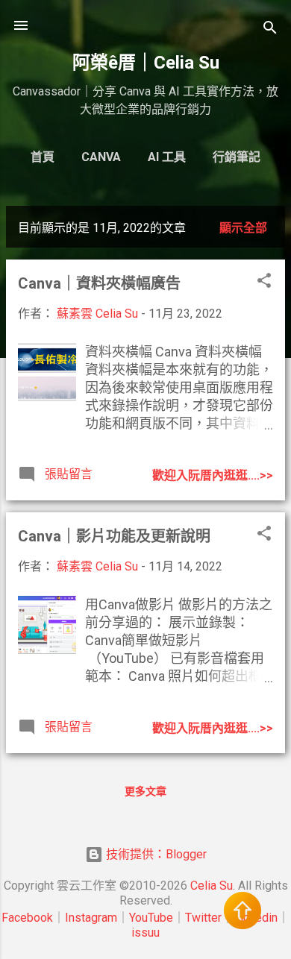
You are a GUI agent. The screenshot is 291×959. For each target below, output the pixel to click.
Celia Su (211, 885)
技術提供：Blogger (155, 854)
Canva (101, 157)
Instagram (91, 918)
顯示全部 (243, 228)
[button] (264, 283)
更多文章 (145, 791)
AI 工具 (167, 157)
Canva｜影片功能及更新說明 (114, 536)
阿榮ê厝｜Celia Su (145, 62)
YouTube (151, 918)
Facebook (27, 918)
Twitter (203, 918)
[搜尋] (270, 30)
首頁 (42, 157)
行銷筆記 (236, 157)
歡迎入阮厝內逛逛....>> (212, 475)
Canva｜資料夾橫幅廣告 (99, 283)
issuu (145, 932)
